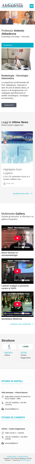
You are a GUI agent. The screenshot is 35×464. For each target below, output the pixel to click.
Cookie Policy (11, 456)
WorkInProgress (25, 460)
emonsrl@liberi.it (11, 443)
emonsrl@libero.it (11, 409)
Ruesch (8, 353)
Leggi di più (9, 105)
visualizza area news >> (23, 194)
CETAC (24, 353)
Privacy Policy (23, 456)
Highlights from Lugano (12, 171)
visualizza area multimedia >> (22, 324)
